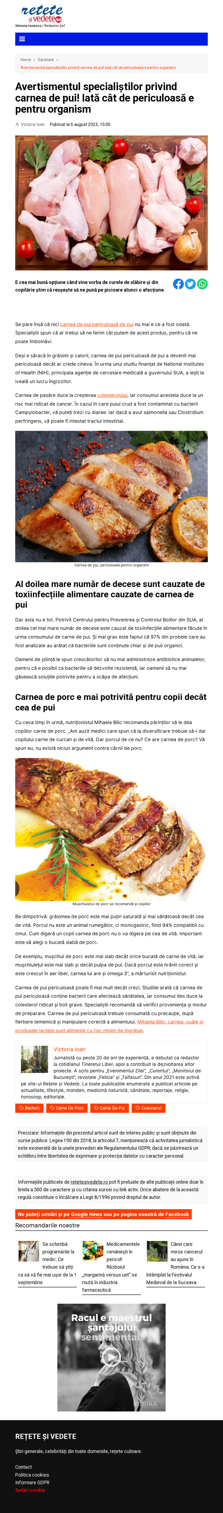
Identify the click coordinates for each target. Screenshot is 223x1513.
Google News (86, 1214)
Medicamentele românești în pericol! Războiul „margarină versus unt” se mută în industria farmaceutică (111, 1267)
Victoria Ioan (33, 124)
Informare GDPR (32, 1482)
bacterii (32, 1108)
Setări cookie (30, 1490)
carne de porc (69, 1108)
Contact (23, 1467)
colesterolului (112, 395)
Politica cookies (32, 1475)
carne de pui (112, 1108)
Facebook (177, 1214)
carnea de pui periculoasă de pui (97, 324)
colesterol (151, 1108)
